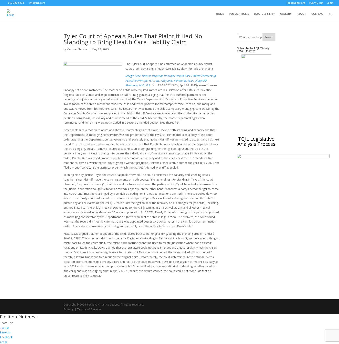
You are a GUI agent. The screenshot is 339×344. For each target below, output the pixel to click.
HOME (220, 14)
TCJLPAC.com (316, 3)
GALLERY (286, 14)
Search (269, 37)
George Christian (77, 49)
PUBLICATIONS (239, 14)
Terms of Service (89, 309)
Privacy (69, 309)
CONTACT (318, 14)
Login (330, 3)
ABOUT (301, 14)
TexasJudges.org (295, 3)
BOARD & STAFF (264, 14)
